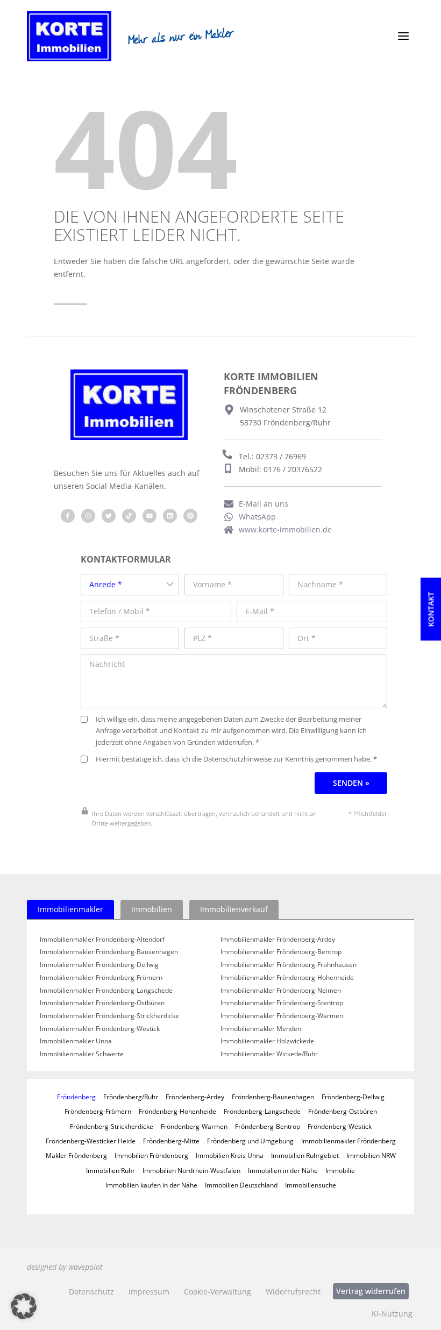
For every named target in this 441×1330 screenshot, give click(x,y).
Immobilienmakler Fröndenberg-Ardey (277, 939)
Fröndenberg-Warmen (194, 1126)
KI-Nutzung (392, 1313)
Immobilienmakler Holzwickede (267, 1041)
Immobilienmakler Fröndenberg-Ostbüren (102, 1003)
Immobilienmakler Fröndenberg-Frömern (101, 978)
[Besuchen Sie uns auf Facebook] (68, 516)
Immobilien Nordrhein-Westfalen (191, 1170)
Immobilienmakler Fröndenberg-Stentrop (281, 1003)
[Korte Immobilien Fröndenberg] (69, 36)
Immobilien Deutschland (241, 1184)
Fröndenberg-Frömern (98, 1111)
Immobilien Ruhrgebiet (305, 1155)
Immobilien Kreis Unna (230, 1155)
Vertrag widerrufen (371, 1291)
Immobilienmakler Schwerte (82, 1054)
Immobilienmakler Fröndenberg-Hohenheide (287, 978)
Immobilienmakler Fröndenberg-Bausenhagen (109, 952)
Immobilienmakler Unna (76, 1041)
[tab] (70, 909)
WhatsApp (257, 516)
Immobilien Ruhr (110, 1170)
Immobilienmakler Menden (260, 1029)
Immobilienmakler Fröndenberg (348, 1140)
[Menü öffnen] (403, 36)
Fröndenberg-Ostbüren (342, 1111)
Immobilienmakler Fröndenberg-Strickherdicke (109, 1016)
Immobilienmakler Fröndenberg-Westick (100, 1029)
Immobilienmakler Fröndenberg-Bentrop (281, 952)
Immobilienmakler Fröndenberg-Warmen (281, 1016)
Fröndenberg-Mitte (171, 1140)
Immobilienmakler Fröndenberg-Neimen (280, 990)
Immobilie (340, 1170)
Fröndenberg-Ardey (195, 1096)
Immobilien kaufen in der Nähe (151, 1184)
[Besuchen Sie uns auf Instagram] (88, 516)
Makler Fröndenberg (76, 1155)
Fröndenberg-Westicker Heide (91, 1140)
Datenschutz (91, 1291)
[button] (23, 1306)
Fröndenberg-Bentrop (267, 1126)
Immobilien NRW (371, 1155)
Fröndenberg (76, 1096)
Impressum (149, 1291)
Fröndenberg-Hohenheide (177, 1111)
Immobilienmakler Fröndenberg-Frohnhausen (288, 965)
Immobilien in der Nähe (283, 1170)
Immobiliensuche (310, 1184)
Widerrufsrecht (293, 1291)
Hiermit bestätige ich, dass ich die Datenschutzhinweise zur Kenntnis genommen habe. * (236, 759)
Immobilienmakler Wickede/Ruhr (269, 1054)
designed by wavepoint (65, 1267)
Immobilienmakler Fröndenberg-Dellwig (99, 965)
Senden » (351, 783)
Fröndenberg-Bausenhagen (273, 1096)
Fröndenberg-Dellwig (353, 1096)
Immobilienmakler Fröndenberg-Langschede (106, 990)
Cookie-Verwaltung (217, 1291)
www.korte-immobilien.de (285, 529)
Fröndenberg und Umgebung (250, 1140)
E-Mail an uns (263, 504)
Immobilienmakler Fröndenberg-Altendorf (102, 939)
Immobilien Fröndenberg (151, 1155)
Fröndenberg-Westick (340, 1126)
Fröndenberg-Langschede (262, 1111)
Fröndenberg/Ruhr (130, 1096)
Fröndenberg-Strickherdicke (111, 1126)
